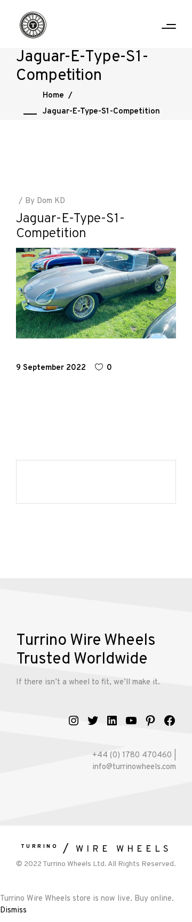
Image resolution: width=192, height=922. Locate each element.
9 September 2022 (51, 368)
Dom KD (51, 201)
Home (53, 96)
